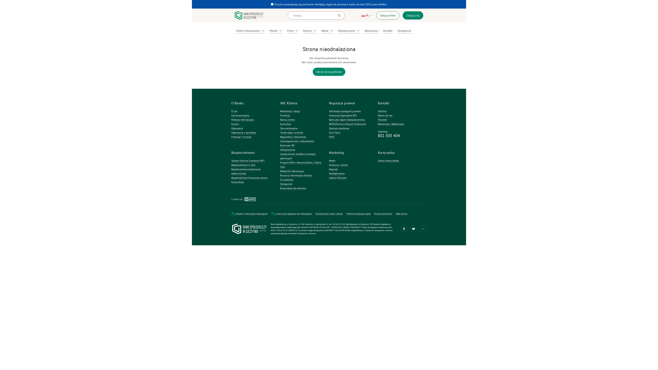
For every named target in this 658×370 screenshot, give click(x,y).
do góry (423, 228)
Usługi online (388, 15)
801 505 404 (389, 135)
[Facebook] (404, 228)
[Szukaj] (339, 15)
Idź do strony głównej (329, 71)
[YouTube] (413, 228)
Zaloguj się (412, 15)
